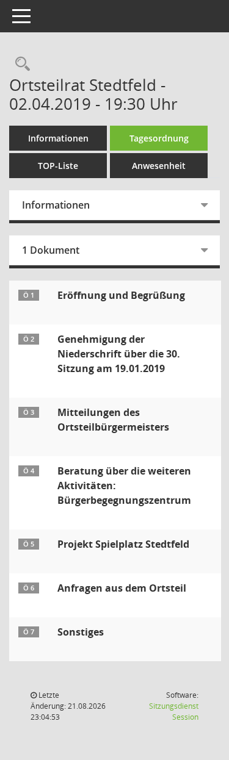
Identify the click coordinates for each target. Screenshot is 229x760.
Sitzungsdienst (173, 711)
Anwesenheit (159, 165)
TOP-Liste (58, 165)
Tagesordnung (159, 138)
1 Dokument (50, 250)
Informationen (58, 138)
